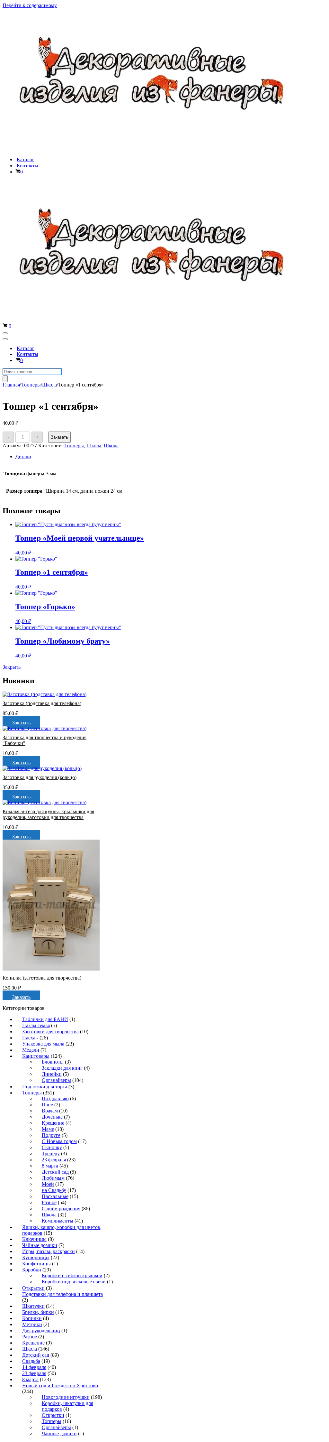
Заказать (59, 437)
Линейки (52, 1074)
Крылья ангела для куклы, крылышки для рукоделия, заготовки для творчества (48, 814)
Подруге (51, 1135)
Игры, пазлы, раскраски (48, 1251)
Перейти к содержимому (30, 5)
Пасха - (30, 1037)
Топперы (31, 384)
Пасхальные (55, 1196)
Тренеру (51, 1153)
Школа (49, 384)
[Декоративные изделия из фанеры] (156, 148)
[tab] (122, 457)
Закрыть (12, 667)
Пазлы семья (36, 1025)
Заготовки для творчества (50, 1031)
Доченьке (52, 1117)
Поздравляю (55, 1098)
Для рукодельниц (41, 1330)
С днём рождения (61, 1208)
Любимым (53, 1178)
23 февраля (54, 1159)
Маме (48, 1129)
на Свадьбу (54, 1190)
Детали (23, 456)
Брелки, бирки (38, 1312)
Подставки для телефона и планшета (62, 1294)
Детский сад (55, 1172)
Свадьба (31, 1361)
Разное (49, 1202)
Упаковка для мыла (43, 1044)
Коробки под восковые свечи (74, 1281)
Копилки (32, 1318)
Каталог (25, 159)
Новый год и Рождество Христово (60, 1385)
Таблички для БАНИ (45, 1019)
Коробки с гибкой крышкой (72, 1275)
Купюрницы (35, 1257)
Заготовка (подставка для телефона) (42, 703)
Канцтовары (35, 1056)
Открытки (33, 1288)
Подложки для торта (44, 1086)
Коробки (31, 1269)
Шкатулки (33, 1306)
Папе (47, 1104)
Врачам (50, 1110)
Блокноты (53, 1062)
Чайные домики (39, 1245)
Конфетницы (36, 1263)
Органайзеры (56, 1080)
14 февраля (34, 1367)
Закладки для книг (62, 1068)
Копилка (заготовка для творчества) (42, 978)
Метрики (32, 1324)
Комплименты (57, 1220)
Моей (48, 1184)
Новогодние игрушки (66, 1397)
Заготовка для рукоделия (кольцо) (39, 777)
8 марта (50, 1165)
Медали (30, 1050)
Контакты (27, 165)
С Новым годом (59, 1141)
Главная (11, 384)
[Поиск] (5, 378)
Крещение (53, 1123)
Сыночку (52, 1147)
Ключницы (34, 1239)
